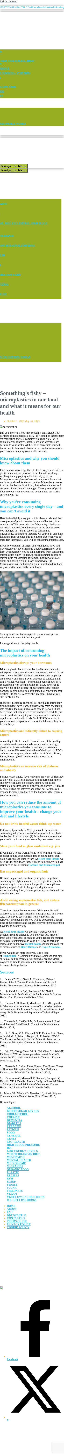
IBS (9, 1147)
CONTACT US (16, 1218)
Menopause (15, 1157)
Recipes (13, 1175)
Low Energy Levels (22, 1150)
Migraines (15, 1166)
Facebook (38, 7)
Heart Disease (29, 947)
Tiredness (15, 1190)
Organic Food (18, 1169)
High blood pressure (23, 1144)
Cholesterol (17, 1114)
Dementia (14, 1120)
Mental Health (19, 1160)
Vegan (12, 1193)
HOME (11, 1205)
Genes (11, 1138)
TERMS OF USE (17, 1221)
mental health (33, 943)
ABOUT (12, 1208)
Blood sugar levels (23, 1111)
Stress (12, 1184)
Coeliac (13, 1117)
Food (11, 1132)
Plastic (13, 1172)
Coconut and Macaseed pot (44, 864)
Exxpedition (10, 955)
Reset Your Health (48, 858)
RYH (10, 1178)
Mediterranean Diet (23, 1154)
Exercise (14, 1126)
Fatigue (13, 1129)
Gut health (16, 1141)
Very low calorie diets (26, 1196)
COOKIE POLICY (18, 1227)
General (14, 1135)
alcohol (14, 1107)
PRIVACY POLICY (19, 1224)
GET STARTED (16, 1215)
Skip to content (8, 1)
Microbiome (16, 1163)
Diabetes (14, 1123)
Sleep (11, 1181)
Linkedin (50, 7)
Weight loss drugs (22, 1200)
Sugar (12, 1187)
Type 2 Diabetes (51, 947)
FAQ (9, 1211)
